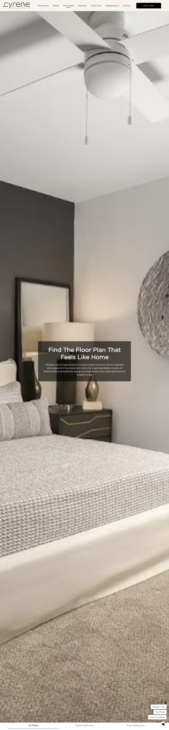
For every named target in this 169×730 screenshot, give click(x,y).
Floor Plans (68, 6)
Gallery (56, 6)
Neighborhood (112, 6)
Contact (126, 6)
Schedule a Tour (158, 707)
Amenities (82, 6)
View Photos (160, 712)
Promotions (43, 6)
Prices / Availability (157, 717)
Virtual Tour (96, 6)
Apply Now (148, 6)
